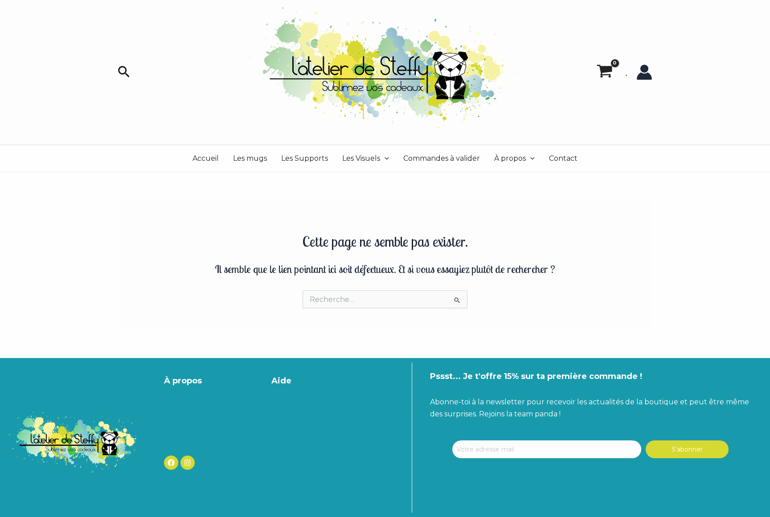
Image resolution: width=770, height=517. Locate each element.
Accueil (205, 158)
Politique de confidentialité (320, 441)
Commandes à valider (441, 158)
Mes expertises (190, 423)
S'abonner (687, 449)
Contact (563, 158)
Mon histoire (186, 405)
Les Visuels (361, 158)
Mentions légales (301, 423)
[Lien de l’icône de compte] (644, 72)
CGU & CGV (291, 405)
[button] (124, 72)
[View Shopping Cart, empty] (604, 73)
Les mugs (250, 158)
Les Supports (304, 158)
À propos (510, 158)
